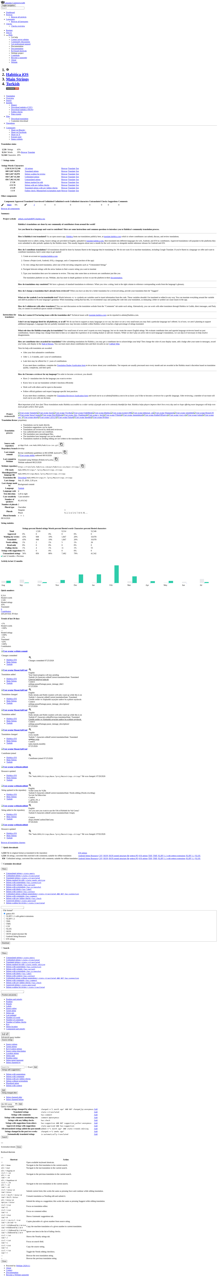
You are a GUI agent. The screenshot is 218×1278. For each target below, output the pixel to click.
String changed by (13, 1062)
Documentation (17, 48)
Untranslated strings (32, 179)
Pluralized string (12, 1083)
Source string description (16, 1051)
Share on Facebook (18, 132)
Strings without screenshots (17, 1081)
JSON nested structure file (119, 856)
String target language (14, 1060)
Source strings (11, 1044)
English (32, 673)
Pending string (12, 1058)
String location (12, 1027)
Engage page (16, 137)
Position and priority (14, 999)
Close (19, 1147)
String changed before (15, 1099)
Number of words (13, 1017)
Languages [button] (10, 19)
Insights (9, 103)
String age (10, 1013)
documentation (116, 278)
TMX (155, 856)
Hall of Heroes (47, 344)
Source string (11, 1008)
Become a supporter (19, 58)
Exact (30, 1067)
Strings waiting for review (35, 174)
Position (9, 1001)
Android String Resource (88, 856)
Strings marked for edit (34, 182)
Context (32, 682)
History (14, 105)
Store (9, 205)
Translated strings (32, 171)
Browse (24, 152)
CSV (101, 856)
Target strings (11, 1046)
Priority (9, 1004)
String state (10, 1056)
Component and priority (15, 1029)
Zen (77, 168)
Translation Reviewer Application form (72, 396)
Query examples (7, 1106)
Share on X (15, 135)
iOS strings (82, 853)
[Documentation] (2, 160)
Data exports (16, 114)
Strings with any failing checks (37, 185)
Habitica (69, 236)
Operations (10, 123)
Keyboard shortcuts (19, 51)
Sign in (9, 33)
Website (14, 62)
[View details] (30, 658)
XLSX (197, 856)
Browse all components (10, 209)
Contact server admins (20, 39)
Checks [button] (9, 24)
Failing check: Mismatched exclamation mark (43, 191)
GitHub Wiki (114, 344)
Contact (9, 1270)
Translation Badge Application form (71, 365)
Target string (11, 1011)
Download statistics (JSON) (22, 109)
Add (35, 1067)
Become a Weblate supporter (17, 1275)
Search (8, 100)
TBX (150, 856)
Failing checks (17, 112)
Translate (31, 152)
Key (7, 1024)
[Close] (2, 1142)
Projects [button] (9, 15)
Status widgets (17, 139)
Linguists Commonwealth (14, 3)
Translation (10, 96)
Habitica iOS (17, 74)
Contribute (15, 55)
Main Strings (17, 79)
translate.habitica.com (112, 236)
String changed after (14, 1097)
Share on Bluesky (18, 130)
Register (9, 30)
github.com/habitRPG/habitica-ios (31, 219)
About (13, 60)
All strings (29, 168)
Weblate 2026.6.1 (23, 1266)
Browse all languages (19, 21)
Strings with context (14, 1085)
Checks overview (18, 26)
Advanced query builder (10, 1037)
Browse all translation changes (13, 842)
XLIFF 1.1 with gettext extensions (171, 856)
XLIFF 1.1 (190, 856)
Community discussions (20, 42)
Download (22, 478)
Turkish (13, 83)
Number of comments (14, 1020)
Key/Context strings (14, 1049)
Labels (8, 1006)
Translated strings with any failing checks (41, 188)
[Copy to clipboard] (61, 444)
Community (11, 128)
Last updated (11, 1015)
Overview (10, 98)
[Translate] (2, 205)
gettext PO (134, 856)
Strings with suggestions (15, 1074)
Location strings (12, 1053)
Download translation (19, 119)
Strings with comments (15, 1076)
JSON (105, 856)
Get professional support (21, 44)
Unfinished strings (32, 177)
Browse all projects (18, 17)
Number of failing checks (16, 1022)
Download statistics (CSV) (21, 107)
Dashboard (10, 12)
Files (8, 116)
